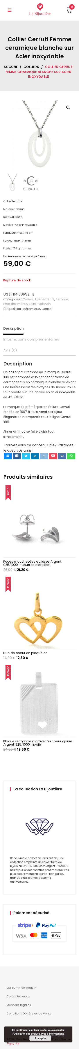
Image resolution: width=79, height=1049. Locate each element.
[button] (68, 107)
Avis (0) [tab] (10, 350)
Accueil (11, 66)
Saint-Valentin (40, 304)
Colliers (31, 66)
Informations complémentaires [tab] (31, 339)
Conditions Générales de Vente (29, 1013)
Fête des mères (15, 304)
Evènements (44, 299)
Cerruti (47, 309)
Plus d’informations (52, 1033)
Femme (62, 299)
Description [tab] (13, 328)
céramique (31, 309)
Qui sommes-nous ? (21, 988)
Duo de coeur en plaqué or (25, 652)
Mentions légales (19, 1005)
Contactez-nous (18, 996)
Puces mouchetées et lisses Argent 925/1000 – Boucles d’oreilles (32, 563)
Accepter (40, 1038)
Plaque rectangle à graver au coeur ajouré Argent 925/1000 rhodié (37, 742)
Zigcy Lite (13, 1043)
